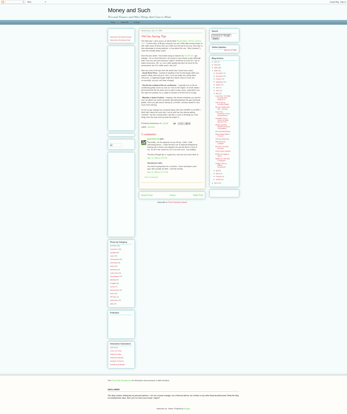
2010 (216, 65)
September (219, 82)
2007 (216, 183)
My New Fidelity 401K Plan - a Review (222, 108)
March (218, 173)
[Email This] (179, 123)
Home (113, 22)
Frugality (113, 283)
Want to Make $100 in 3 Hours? (222, 135)
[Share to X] (184, 123)
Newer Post (146, 195)
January (219, 179)
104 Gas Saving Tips (222, 139)
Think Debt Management (121, 380)
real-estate (113, 263)
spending (151, 127)
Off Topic (113, 297)
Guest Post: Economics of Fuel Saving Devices (222, 113)
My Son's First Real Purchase (221, 147)
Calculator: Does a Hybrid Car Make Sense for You (222, 120)
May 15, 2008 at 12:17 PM (157, 172)
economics (113, 249)
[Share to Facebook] (186, 123)
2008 (216, 71)
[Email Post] (174, 123)
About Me (124, 22)
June (217, 90)
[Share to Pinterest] (189, 123)
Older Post (198, 195)
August (218, 85)
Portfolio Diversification (117, 364)
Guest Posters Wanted (222, 151)
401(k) (112, 266)
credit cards (114, 273)
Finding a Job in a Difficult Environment (221, 165)
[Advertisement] (173, 186)
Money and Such (129, 10)
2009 (216, 68)
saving (112, 287)
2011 (216, 62)
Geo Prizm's (189, 56)
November (219, 76)
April (217, 170)
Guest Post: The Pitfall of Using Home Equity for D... (222, 97)
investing (113, 245)
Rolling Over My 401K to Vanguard (222, 159)
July (217, 87)
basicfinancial (153, 139)
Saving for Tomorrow (117, 361)
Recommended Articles (223, 131)
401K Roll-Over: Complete (220, 142)
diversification (114, 276)
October (219, 79)
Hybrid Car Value (115, 354)
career (112, 256)
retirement (113, 269)
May (217, 93)
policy (112, 304)
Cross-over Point (115, 351)
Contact (137, 22)
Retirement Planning (116, 357)
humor (112, 293)
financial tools (114, 290)
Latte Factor (114, 347)
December (219, 73)
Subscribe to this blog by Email (120, 40)
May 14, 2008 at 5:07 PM (157, 158)
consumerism (114, 259)
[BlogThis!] (181, 123)
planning (112, 280)
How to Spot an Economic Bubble (222, 103)
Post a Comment (151, 177)
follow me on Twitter (230, 50)
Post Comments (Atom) (177, 202)
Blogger (187, 409)
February (219, 176)
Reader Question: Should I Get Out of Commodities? (222, 126)
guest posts (114, 300)
